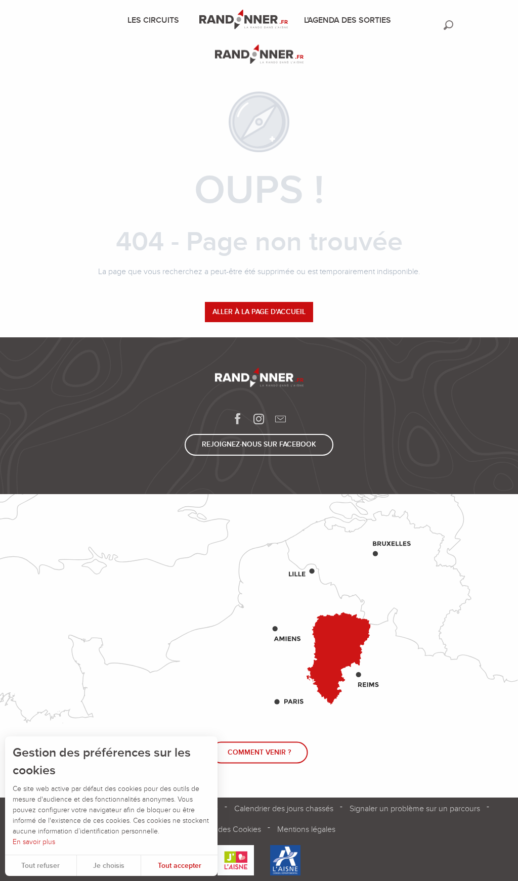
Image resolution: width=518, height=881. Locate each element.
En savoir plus (34, 842)
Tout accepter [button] (179, 865)
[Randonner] (259, 56)
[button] (448, 25)
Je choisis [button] (108, 865)
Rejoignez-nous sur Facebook (259, 444)
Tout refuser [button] (40, 865)
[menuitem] (155, 20)
